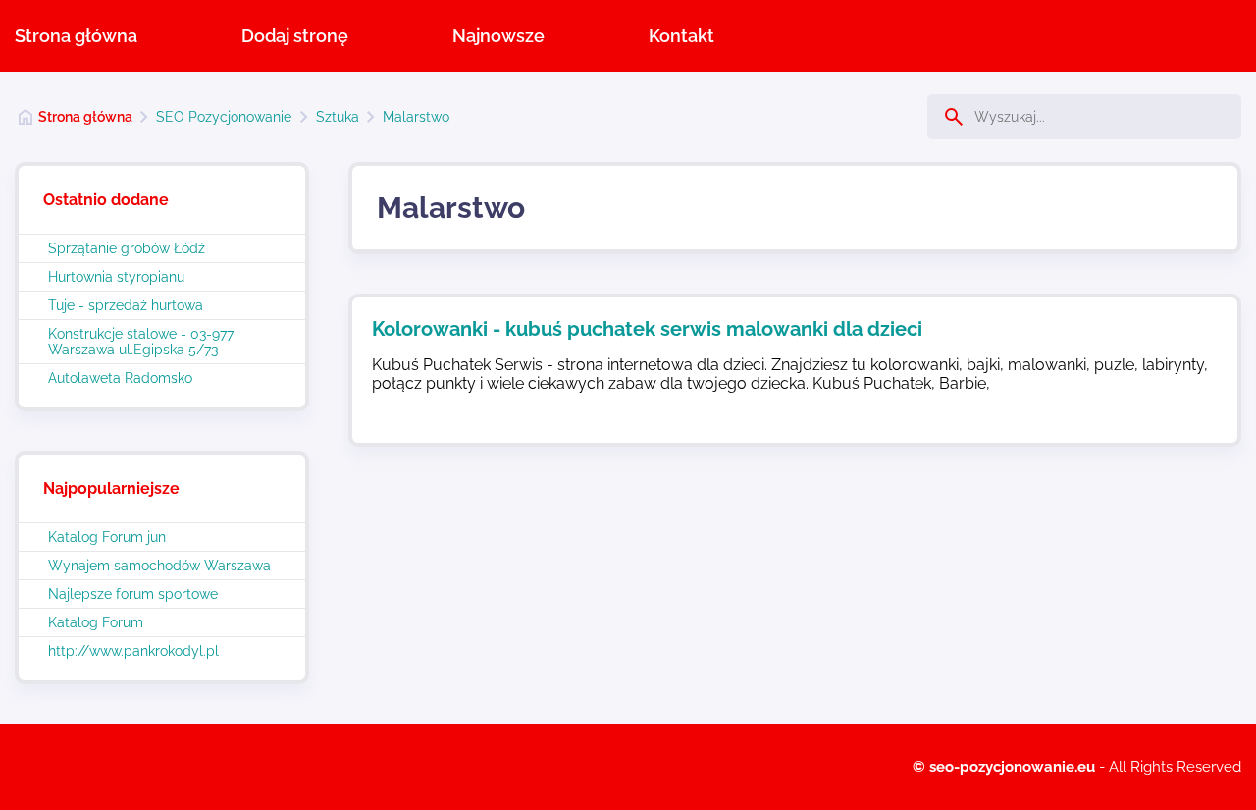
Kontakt (681, 36)
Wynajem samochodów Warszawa (159, 565)
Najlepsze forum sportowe (133, 594)
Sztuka (337, 117)
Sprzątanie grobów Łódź (126, 248)
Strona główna (76, 36)
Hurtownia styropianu (116, 277)
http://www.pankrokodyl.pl (133, 651)
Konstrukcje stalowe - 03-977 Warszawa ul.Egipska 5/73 (141, 341)
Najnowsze (498, 36)
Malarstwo (416, 117)
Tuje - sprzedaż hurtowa (125, 305)
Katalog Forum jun (107, 537)
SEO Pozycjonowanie (223, 117)
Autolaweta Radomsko (120, 378)
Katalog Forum (95, 622)
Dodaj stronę (294, 36)
